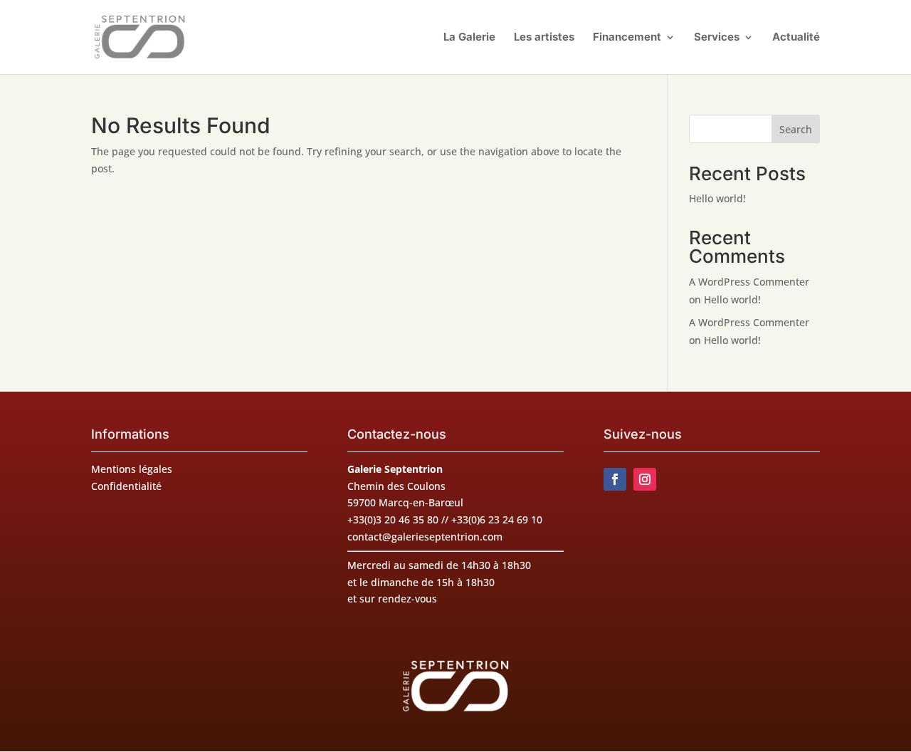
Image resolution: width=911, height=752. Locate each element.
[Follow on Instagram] (644, 479)
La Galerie (469, 37)
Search (795, 129)
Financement (627, 37)
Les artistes (544, 37)
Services (716, 37)
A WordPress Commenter (749, 322)
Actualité (796, 37)
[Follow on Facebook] (615, 479)
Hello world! (717, 198)
